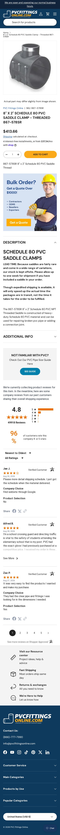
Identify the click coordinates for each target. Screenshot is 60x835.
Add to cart (40, 154)
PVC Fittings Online (13, 108)
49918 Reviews (19, 422)
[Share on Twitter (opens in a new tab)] (20, 511)
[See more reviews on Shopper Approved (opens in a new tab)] (25, 511)
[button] (47, 14)
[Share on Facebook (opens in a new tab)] (14, 511)
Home (5, 33)
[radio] (44, 409)
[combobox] (30, 22)
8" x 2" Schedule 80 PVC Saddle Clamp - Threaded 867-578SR (28, 36)
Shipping (7, 136)
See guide (30, 371)
